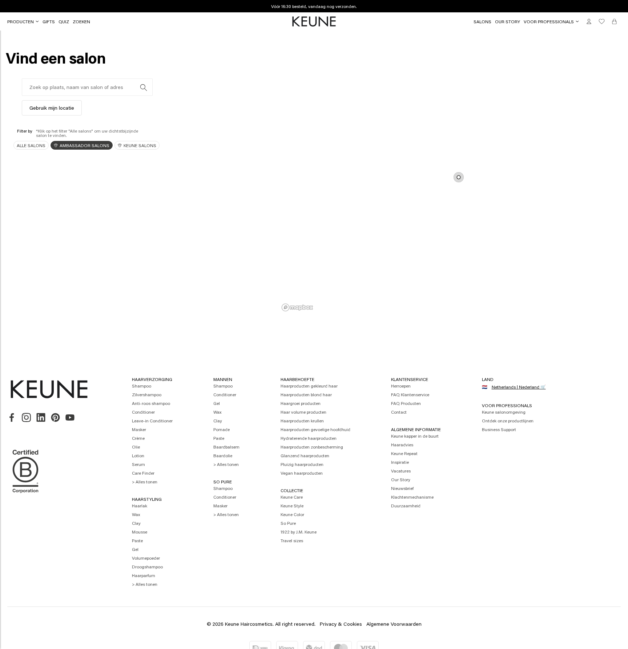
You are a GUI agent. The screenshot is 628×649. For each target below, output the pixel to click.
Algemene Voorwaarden (394, 623)
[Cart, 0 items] (614, 21)
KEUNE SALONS (140, 145)
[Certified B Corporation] (25, 496)
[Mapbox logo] (297, 307)
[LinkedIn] (40, 418)
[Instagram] (26, 418)
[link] (49, 21)
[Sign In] (589, 21)
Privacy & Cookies (341, 623)
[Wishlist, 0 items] (601, 21)
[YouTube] (70, 418)
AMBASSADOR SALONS (84, 145)
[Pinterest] (55, 418)
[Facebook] (11, 418)
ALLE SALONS (31, 145)
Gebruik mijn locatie (51, 107)
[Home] (314, 22)
